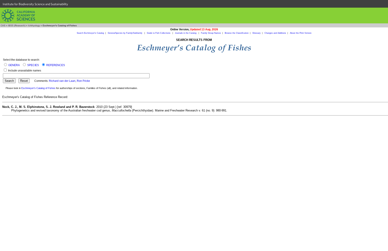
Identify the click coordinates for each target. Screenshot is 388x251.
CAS (3, 25)
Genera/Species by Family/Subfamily (125, 33)
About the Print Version (300, 33)
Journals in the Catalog (186, 33)
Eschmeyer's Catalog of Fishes (38, 88)
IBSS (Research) (16, 25)
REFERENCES (55, 65)
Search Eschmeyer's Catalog (90, 33)
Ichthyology (34, 25)
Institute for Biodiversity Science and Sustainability (35, 4)
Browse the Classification (237, 33)
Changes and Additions (275, 33)
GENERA (14, 65)
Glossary (256, 33)
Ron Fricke (83, 80)
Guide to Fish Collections (159, 33)
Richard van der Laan (62, 80)
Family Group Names (211, 33)
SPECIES (33, 65)
